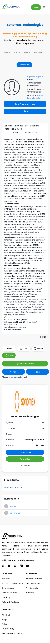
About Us (6, 615)
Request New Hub (10, 592)
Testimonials (32, 588)
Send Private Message (25, 104)
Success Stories (33, 583)
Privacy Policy (8, 629)
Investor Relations (34, 578)
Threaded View (24, 65)
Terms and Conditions (12, 633)
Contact (30, 592)
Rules (4, 624)
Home (7, 52)
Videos (27, 52)
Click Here (39, 445)
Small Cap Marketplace (12, 583)
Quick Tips (6, 597)
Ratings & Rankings (10, 602)
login (11, 377)
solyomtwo (15, 513)
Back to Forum (27, 363)
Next (38, 372)
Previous (13, 372)
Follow (25, 111)
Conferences (8, 588)
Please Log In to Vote (35, 96)
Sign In (36, 7)
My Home (6, 578)
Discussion (39, 52)
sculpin (13, 506)
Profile (17, 52)
